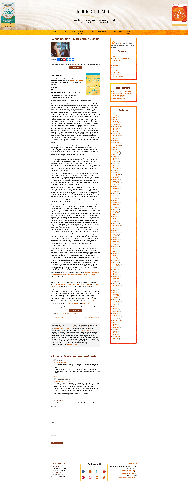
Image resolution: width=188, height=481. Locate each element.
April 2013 (115, 273)
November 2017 (116, 207)
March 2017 (115, 218)
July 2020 (115, 176)
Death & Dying (72, 313)
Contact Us (132, 464)
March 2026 (115, 121)
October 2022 (116, 153)
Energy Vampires (117, 60)
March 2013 (115, 274)
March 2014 (115, 255)
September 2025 (117, 126)
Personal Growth (116, 72)
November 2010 (116, 317)
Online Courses (128, 32)
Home (54, 31)
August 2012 (116, 287)
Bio (60, 31)
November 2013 (116, 260)
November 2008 (116, 336)
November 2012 (116, 281)
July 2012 (115, 289)
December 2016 (116, 220)
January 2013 (116, 278)
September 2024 (117, 135)
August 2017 (116, 211)
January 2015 (116, 241)
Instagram (85, 304)
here (75, 64)
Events (66, 31)
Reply (55, 376)
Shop (120, 31)
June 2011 (115, 304)
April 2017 (115, 216)
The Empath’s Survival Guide (81, 284)
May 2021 (115, 165)
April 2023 (115, 149)
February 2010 (116, 327)
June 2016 (115, 227)
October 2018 (116, 193)
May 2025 (115, 130)
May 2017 (115, 214)
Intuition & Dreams (62, 313)
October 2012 (116, 283)
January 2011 (116, 313)
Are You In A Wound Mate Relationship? (122, 91)
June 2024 (115, 137)
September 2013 (117, 264)
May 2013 (115, 271)
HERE (121, 43)
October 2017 (116, 209)
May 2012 (115, 290)
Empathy (115, 55)
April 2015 (115, 237)
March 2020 (115, 177)
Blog (73, 31)
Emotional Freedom (76, 81)
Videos (114, 31)
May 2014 (115, 251)
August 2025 (116, 128)
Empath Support (81, 32)
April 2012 (115, 292)
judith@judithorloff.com (62, 480)
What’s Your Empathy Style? (119, 98)
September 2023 (117, 146)
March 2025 (115, 131)
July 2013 (115, 267)
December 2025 (116, 124)
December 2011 (116, 297)
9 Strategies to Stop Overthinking (120, 97)
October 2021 (116, 161)
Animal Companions (117, 71)
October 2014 (116, 246)
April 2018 (115, 199)
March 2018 (115, 200)
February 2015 (116, 239)
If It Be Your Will (58, 317)
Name (53, 423)
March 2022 (115, 160)
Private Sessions (103, 31)
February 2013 (116, 276)
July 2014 (115, 248)
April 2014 (115, 253)
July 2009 (115, 329)
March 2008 (115, 340)
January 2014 (116, 259)
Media (93, 31)
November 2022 (116, 151)
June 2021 (115, 163)
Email (53, 429)
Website (53, 435)
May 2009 (115, 333)
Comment (54, 406)
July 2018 (115, 195)
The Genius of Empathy (63, 284)
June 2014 (115, 250)
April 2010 (115, 324)
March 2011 (115, 310)
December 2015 (116, 232)
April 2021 (115, 167)
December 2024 (116, 133)
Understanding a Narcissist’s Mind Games (122, 93)
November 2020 (116, 172)
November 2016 (116, 221)
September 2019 (117, 183)
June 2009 (115, 331)
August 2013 (116, 266)
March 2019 (115, 186)
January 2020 (116, 181)
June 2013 (115, 269)
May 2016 (115, 229)
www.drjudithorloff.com (90, 300)
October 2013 (116, 262)
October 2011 (116, 299)
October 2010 (116, 319)
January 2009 (116, 334)
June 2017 (115, 213)
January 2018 (116, 204)
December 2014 (116, 243)
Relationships (116, 65)
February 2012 (116, 294)
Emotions (115, 56)
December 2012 (116, 280)
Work (114, 67)
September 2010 (117, 320)
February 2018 (116, 202)
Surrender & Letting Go (118, 76)
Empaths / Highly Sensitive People (121, 58)
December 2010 (116, 315)
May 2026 (115, 117)
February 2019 (116, 188)
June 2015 (115, 236)
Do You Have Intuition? (91, 317)
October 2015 (116, 234)
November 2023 (116, 144)
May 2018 (115, 197)
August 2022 (116, 154)
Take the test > (75, 67)
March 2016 (115, 230)
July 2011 (115, 303)
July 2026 (115, 116)
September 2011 (117, 301)
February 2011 (116, 311)
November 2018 (116, 191)
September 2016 (117, 225)
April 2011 (115, 308)
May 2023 (115, 147)
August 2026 (116, 114)
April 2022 (115, 158)
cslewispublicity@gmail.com (127, 477)
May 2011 (115, 306)
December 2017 (116, 206)
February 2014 (116, 257)
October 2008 (116, 338)
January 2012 (116, 296)
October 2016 (116, 223)
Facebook (70, 304)
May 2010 (115, 322)
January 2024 (116, 142)
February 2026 (116, 123)
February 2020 (116, 179)
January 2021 (116, 170)
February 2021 (116, 169)
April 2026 (115, 119)
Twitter (76, 304)
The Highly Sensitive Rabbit (78, 288)
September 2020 (117, 174)
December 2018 (116, 190)
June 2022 (115, 156)
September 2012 (117, 285)
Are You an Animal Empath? (119, 95)
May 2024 (115, 138)
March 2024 (115, 140)
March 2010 (115, 326)
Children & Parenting (117, 69)
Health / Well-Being (117, 62)
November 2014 (116, 244)
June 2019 (115, 184)
